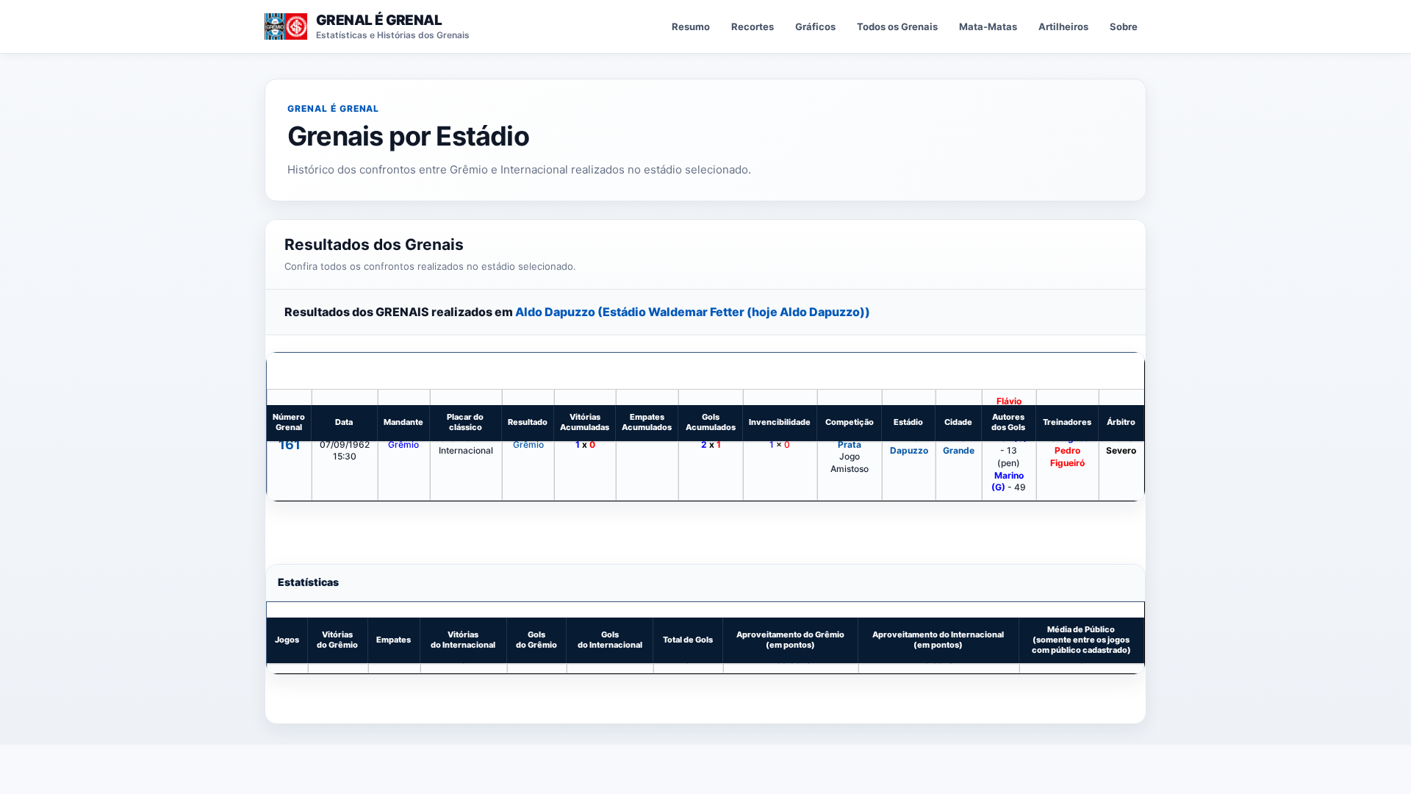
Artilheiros (1063, 26)
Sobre (1124, 26)
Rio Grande (958, 444)
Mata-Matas (988, 26)
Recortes (752, 26)
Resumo (691, 26)
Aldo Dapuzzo (909, 444)
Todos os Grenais (897, 26)
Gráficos (815, 26)
